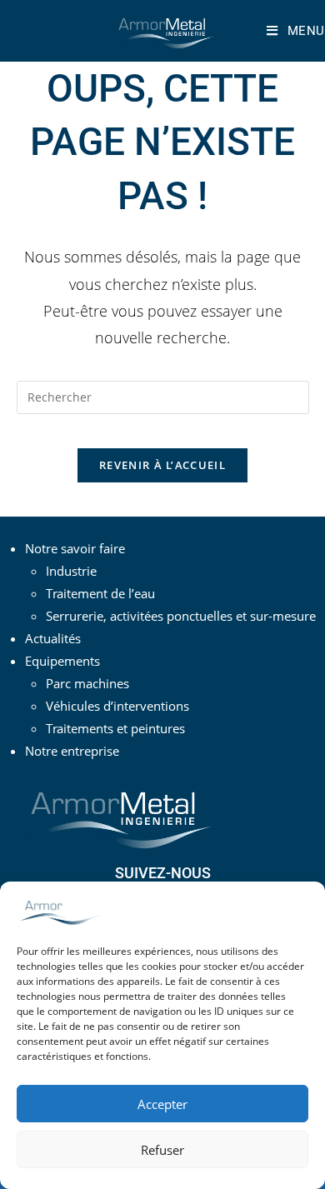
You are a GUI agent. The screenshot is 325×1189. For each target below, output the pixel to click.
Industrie (71, 570)
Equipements (62, 660)
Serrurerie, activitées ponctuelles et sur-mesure (181, 615)
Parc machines (87, 683)
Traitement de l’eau (100, 593)
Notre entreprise (72, 750)
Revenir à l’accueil (162, 464)
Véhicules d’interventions (117, 705)
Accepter (163, 1104)
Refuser (162, 1150)
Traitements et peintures (115, 728)
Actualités (53, 638)
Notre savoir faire (75, 548)
